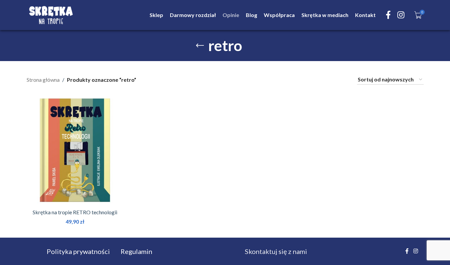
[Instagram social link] (401, 15)
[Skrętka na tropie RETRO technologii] (75, 150)
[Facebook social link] (388, 15)
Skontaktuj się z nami (276, 251)
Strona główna (43, 79)
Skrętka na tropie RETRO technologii (75, 212)
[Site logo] (51, 14)
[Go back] (200, 45)
